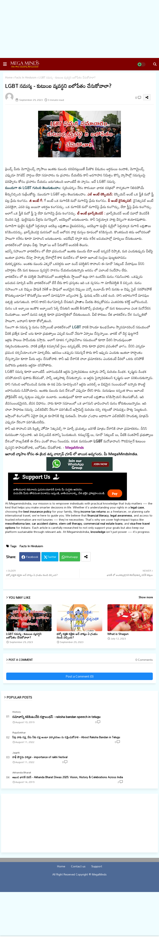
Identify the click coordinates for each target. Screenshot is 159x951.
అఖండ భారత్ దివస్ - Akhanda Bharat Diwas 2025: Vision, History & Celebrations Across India (67, 777)
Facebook (32, 557)
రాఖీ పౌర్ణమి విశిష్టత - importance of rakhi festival (39, 757)
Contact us (78, 866)
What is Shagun (118, 634)
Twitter (51, 557)
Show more (146, 597)
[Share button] (86, 556)
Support (96, 866)
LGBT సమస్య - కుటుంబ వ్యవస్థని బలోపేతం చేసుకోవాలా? (24, 635)
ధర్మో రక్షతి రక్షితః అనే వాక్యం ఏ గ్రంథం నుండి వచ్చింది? (77, 635)
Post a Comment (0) (80, 676)
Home (8, 78)
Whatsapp (71, 557)
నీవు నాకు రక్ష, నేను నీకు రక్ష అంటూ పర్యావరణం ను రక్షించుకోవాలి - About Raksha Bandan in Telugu (66, 737)
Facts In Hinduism (25, 78)
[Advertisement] (79, 29)
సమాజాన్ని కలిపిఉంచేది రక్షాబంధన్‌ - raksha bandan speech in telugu (56, 716)
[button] (5, 64)
